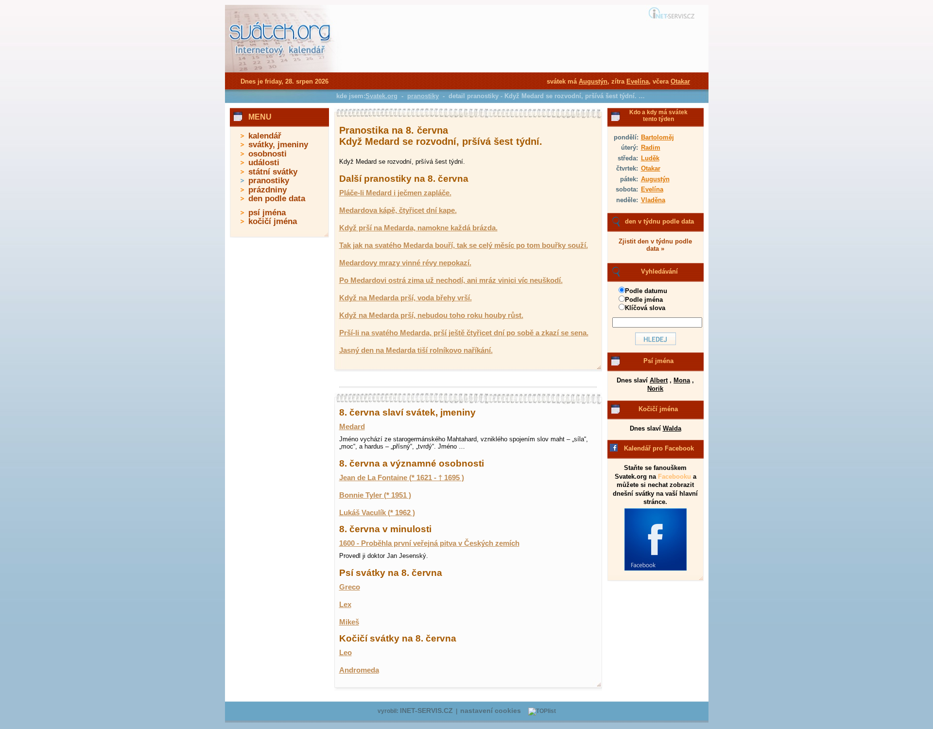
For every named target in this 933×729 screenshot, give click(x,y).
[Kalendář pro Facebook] (655, 569)
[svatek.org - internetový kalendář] (281, 70)
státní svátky (272, 171)
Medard (352, 427)
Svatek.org (381, 96)
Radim (650, 147)
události (263, 162)
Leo (345, 653)
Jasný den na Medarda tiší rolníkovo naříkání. (416, 350)
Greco (349, 587)
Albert (659, 380)
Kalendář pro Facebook (659, 448)
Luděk (650, 158)
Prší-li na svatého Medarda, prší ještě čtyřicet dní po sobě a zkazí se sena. (463, 333)
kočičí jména (272, 221)
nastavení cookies (490, 710)
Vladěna (653, 200)
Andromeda (359, 670)
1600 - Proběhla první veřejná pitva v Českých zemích (429, 543)
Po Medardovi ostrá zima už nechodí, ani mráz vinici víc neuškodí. (451, 280)
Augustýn (655, 179)
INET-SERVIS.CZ (426, 710)
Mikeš (349, 622)
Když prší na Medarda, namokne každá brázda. (418, 228)
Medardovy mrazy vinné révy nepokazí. (405, 263)
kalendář (264, 135)
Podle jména (644, 299)
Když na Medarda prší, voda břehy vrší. (405, 298)
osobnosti (267, 153)
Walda (672, 428)
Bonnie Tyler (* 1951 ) (375, 495)
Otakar (650, 168)
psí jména (267, 212)
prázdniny (267, 189)
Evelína (652, 189)
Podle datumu (646, 291)
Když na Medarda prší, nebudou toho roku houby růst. (431, 315)
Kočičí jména (658, 409)
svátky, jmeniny (278, 144)
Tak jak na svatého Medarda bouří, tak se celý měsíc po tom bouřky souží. (463, 245)
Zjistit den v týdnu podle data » (655, 245)
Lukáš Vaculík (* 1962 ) (377, 513)
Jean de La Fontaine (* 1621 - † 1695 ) (401, 478)
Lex (345, 604)
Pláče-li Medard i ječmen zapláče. (395, 193)
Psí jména (658, 360)
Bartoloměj (657, 137)
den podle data (276, 198)
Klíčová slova (645, 308)
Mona (682, 380)
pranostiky (268, 180)
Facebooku (674, 476)
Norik (655, 388)
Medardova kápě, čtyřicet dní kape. (398, 210)
